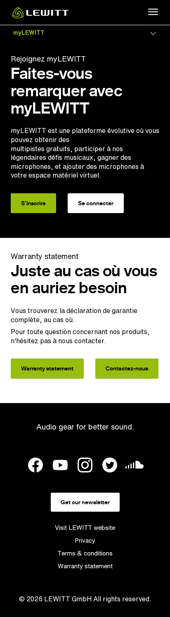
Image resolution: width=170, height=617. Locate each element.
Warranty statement (47, 368)
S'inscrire (33, 203)
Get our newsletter (85, 502)
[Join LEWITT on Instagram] (85, 466)
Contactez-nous (127, 368)
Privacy (85, 540)
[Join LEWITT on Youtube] (60, 466)
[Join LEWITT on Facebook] (35, 466)
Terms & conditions (85, 553)
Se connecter (95, 203)
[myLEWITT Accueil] (40, 16)
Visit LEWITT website (85, 527)
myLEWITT (29, 32)
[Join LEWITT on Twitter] (109, 466)
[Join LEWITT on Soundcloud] (134, 467)
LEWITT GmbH (68, 599)
